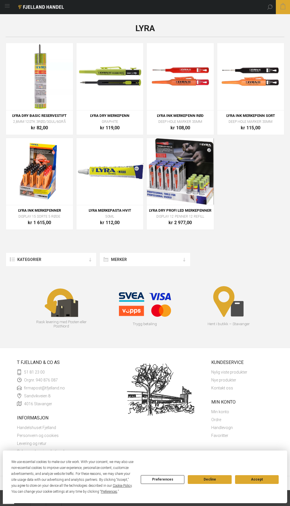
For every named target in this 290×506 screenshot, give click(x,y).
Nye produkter (223, 380)
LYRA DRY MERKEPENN (109, 115)
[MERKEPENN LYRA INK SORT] (250, 76)
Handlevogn (222, 427)
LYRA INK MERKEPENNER (39, 210)
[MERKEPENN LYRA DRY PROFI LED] (180, 171)
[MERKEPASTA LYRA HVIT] (110, 171)
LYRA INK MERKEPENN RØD (180, 115)
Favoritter (219, 435)
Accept (257, 479)
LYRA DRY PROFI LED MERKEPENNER (180, 210)
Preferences (162, 479)
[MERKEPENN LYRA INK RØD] (180, 76)
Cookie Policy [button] (122, 486)
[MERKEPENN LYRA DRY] (110, 76)
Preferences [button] (109, 492)
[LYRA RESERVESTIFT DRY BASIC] (39, 76)
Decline (210, 479)
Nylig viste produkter (229, 372)
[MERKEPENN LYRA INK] (39, 171)
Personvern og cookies (38, 435)
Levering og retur (31, 443)
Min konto (220, 411)
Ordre (216, 419)
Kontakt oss (222, 388)
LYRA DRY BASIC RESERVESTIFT (39, 115)
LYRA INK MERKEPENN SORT (250, 115)
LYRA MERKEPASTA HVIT (110, 210)
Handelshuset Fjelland (36, 427)
